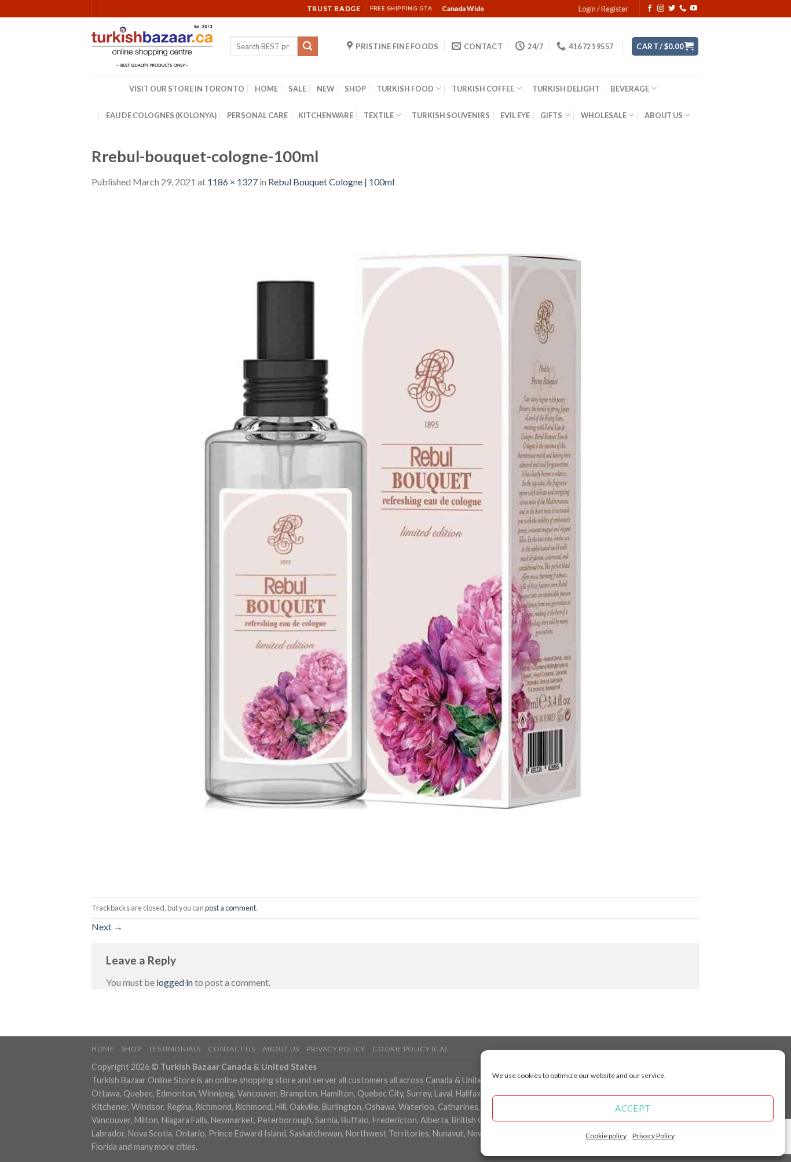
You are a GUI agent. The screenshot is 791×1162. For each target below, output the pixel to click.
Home (102, 1048)
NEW (325, 88)
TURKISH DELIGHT (566, 88)
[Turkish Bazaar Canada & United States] (152, 46)
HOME (266, 88)
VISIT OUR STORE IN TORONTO (186, 88)
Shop (131, 1048)
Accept (633, 1108)
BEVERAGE (629, 88)
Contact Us (231, 1048)
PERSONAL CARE (257, 115)
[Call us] (682, 9)
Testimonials (175, 1048)
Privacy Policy (653, 1135)
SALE (297, 88)
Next (107, 926)
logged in (174, 982)
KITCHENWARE (325, 115)
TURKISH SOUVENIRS (451, 115)
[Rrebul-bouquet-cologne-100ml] (395, 541)
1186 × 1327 (232, 181)
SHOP (355, 88)
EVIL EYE (515, 115)
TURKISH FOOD (405, 88)
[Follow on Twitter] (671, 9)
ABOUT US (663, 115)
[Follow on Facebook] (649, 9)
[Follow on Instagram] (660, 9)
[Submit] (307, 46)
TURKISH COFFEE (483, 88)
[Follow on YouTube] (693, 9)
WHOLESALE (604, 115)
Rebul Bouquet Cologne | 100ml (331, 181)
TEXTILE (379, 115)
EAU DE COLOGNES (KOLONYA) (161, 115)
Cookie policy (606, 1135)
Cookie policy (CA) (409, 1048)
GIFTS (551, 115)
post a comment (230, 907)
